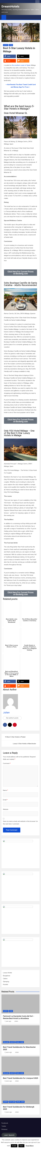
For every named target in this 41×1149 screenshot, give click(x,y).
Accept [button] (14, 1146)
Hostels (5, 984)
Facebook (4, 1123)
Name (5, 790)
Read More (30, 1146)
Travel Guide (19, 1042)
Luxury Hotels (7, 973)
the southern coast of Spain (21, 65)
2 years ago (8, 1052)
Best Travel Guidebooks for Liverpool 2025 (20, 1078)
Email (5, 800)
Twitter (3, 1126)
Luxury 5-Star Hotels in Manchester (24, 744)
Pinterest (4, 1129)
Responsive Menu (37, 2)
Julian (6, 712)
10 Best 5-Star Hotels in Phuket (15, 737)
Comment (7, 763)
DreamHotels (10, 6)
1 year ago (8, 1021)
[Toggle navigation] (8, 17)
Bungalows (6, 976)
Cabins (5, 978)
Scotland (12, 1101)
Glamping (6, 981)
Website (5, 809)
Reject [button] (21, 1146)
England (6, 1042)
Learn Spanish (9, 1135)
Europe (5, 45)
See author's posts (12, 718)
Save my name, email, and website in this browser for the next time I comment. (20, 822)
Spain (10, 45)
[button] (9, 56)
